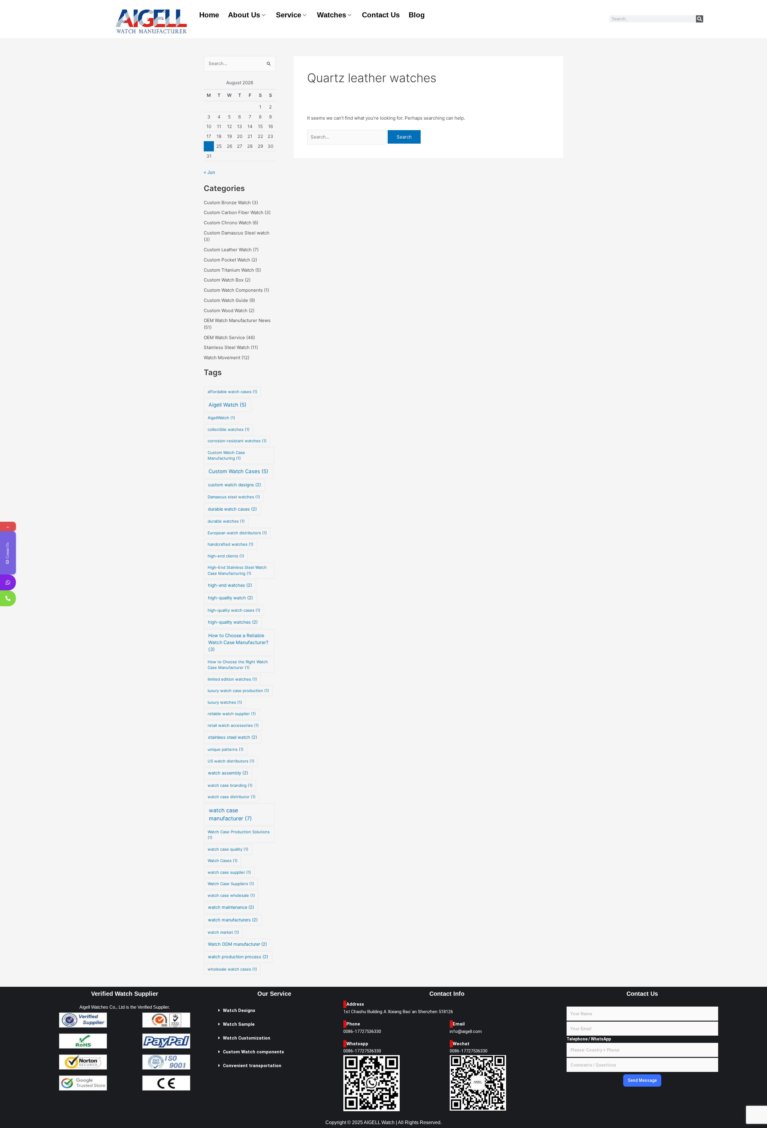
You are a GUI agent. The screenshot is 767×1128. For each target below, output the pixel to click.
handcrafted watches (230, 544)
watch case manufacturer (230, 814)
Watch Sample (239, 1024)
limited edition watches (232, 679)
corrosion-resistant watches (237, 440)
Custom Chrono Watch (227, 222)
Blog (417, 15)
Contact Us (381, 15)
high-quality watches (233, 622)
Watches (331, 15)
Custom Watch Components (233, 290)
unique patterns (226, 749)
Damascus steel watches (234, 496)
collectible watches (229, 429)
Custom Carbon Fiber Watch (233, 212)
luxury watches (225, 702)
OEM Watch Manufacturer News (237, 320)
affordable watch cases (232, 391)
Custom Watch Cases (238, 471)
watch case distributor (232, 796)
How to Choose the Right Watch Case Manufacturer (238, 664)
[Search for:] (347, 137)
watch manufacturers (233, 920)
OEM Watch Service (224, 337)
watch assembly (228, 773)
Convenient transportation (252, 1065)
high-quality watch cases (234, 610)
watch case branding (230, 785)
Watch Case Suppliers (231, 883)
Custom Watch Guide (226, 300)
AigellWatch (221, 417)
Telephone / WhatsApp (589, 1039)
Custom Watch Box (224, 280)
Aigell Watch (227, 405)
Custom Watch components (253, 1052)
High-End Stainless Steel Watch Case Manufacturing (237, 570)
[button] (274, 1010)
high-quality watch (230, 598)
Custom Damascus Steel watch (236, 233)
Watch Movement (222, 357)
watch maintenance (231, 907)
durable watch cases (232, 509)
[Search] (699, 18)
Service (288, 15)
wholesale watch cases (232, 969)
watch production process (238, 956)
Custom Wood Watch (225, 310)
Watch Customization (246, 1038)
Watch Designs (239, 1010)
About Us (244, 15)
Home (209, 15)
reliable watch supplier (232, 713)
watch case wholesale (231, 895)
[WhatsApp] (8, 582)
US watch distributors (231, 761)
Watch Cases (223, 860)
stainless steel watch (232, 737)
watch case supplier (229, 872)
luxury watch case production (238, 690)
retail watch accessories (233, 725)
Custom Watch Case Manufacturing (226, 455)
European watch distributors (237, 532)
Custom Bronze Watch (227, 202)
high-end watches (230, 585)
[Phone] (8, 598)
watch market (223, 932)
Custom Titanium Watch (229, 270)
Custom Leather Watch (228, 249)
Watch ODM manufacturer (237, 944)
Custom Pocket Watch (227, 260)
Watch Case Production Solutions (239, 834)
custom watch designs (234, 485)
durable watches (226, 521)
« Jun (209, 172)
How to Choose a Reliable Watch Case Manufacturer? (238, 642)
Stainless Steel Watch (227, 347)
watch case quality (228, 849)
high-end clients (226, 556)
